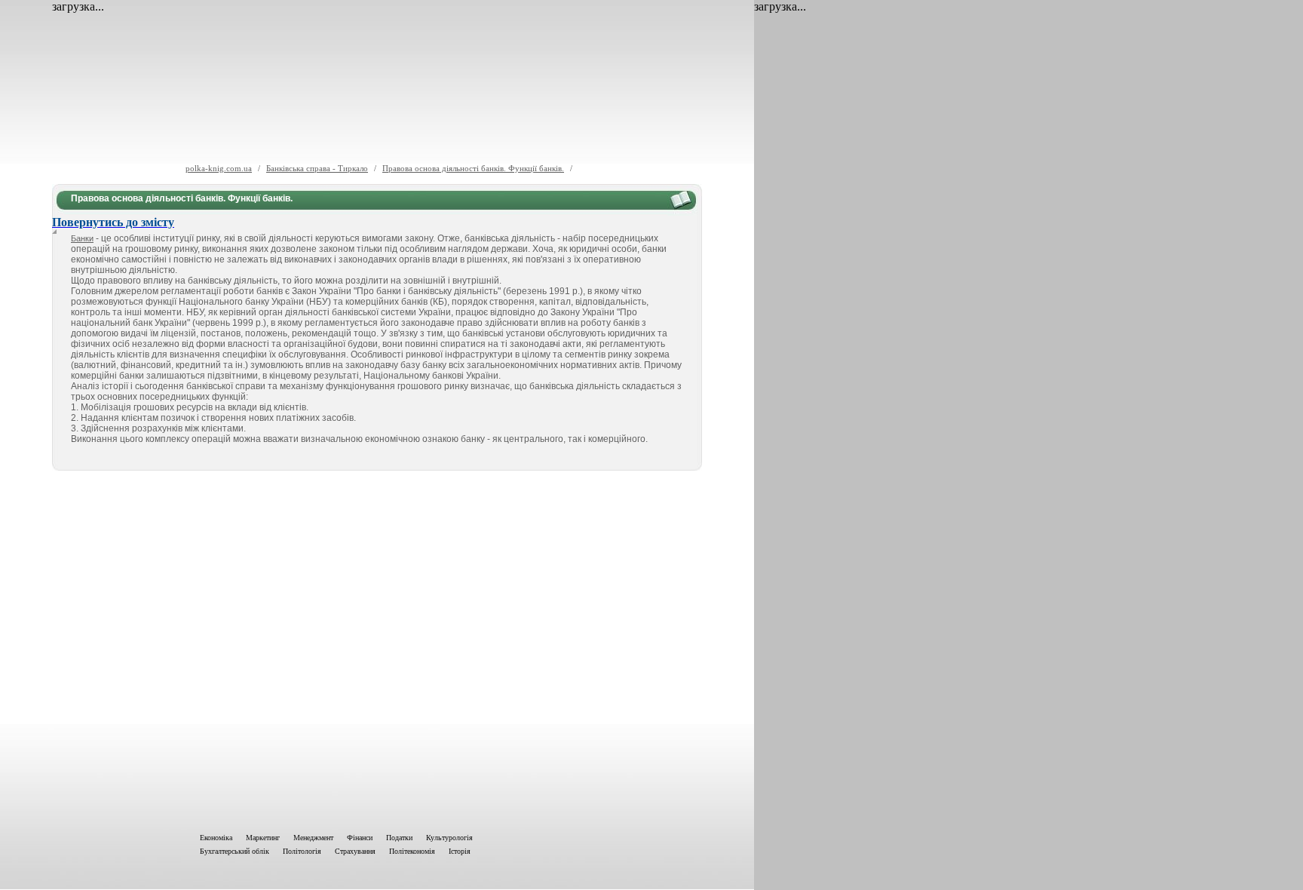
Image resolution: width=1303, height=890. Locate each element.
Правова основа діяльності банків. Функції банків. (473, 168)
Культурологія (449, 837)
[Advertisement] (377, 648)
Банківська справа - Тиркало (317, 168)
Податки (399, 837)
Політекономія (412, 851)
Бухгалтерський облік (234, 851)
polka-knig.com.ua (218, 168)
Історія (460, 851)
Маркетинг (263, 837)
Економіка (216, 837)
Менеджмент (313, 837)
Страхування (355, 851)
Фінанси (360, 837)
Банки (82, 238)
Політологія (302, 851)
